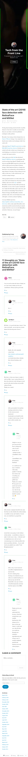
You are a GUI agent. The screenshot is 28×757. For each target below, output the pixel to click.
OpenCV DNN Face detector (9, 159)
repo (15, 182)
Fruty (5, 120)
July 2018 (4, 726)
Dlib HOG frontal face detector (9, 148)
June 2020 (4, 706)
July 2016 (4, 738)
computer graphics (13, 120)
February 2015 (5, 744)
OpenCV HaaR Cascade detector (15, 146)
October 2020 (5, 704)
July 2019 (4, 717)
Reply (7, 292)
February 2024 (5, 697)
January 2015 (5, 747)
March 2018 (4, 733)
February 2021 (5, 699)
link (14, 157)
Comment (21, 667)
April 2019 (4, 720)
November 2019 (5, 711)
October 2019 (5, 713)
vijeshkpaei (11, 319)
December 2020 (5, 702)
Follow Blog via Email (8, 675)
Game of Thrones (6, 139)
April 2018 (4, 731)
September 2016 (5, 735)
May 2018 (4, 729)
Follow (5, 686)
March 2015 (4, 742)
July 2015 (4, 740)
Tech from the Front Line (14, 52)
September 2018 (5, 724)
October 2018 (5, 722)
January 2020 (5, 708)
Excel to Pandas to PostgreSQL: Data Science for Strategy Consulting (13, 249)
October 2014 (5, 749)
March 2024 (4, 695)
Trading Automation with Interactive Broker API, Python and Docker (14, 253)
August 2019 (5, 715)
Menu (14, 61)
